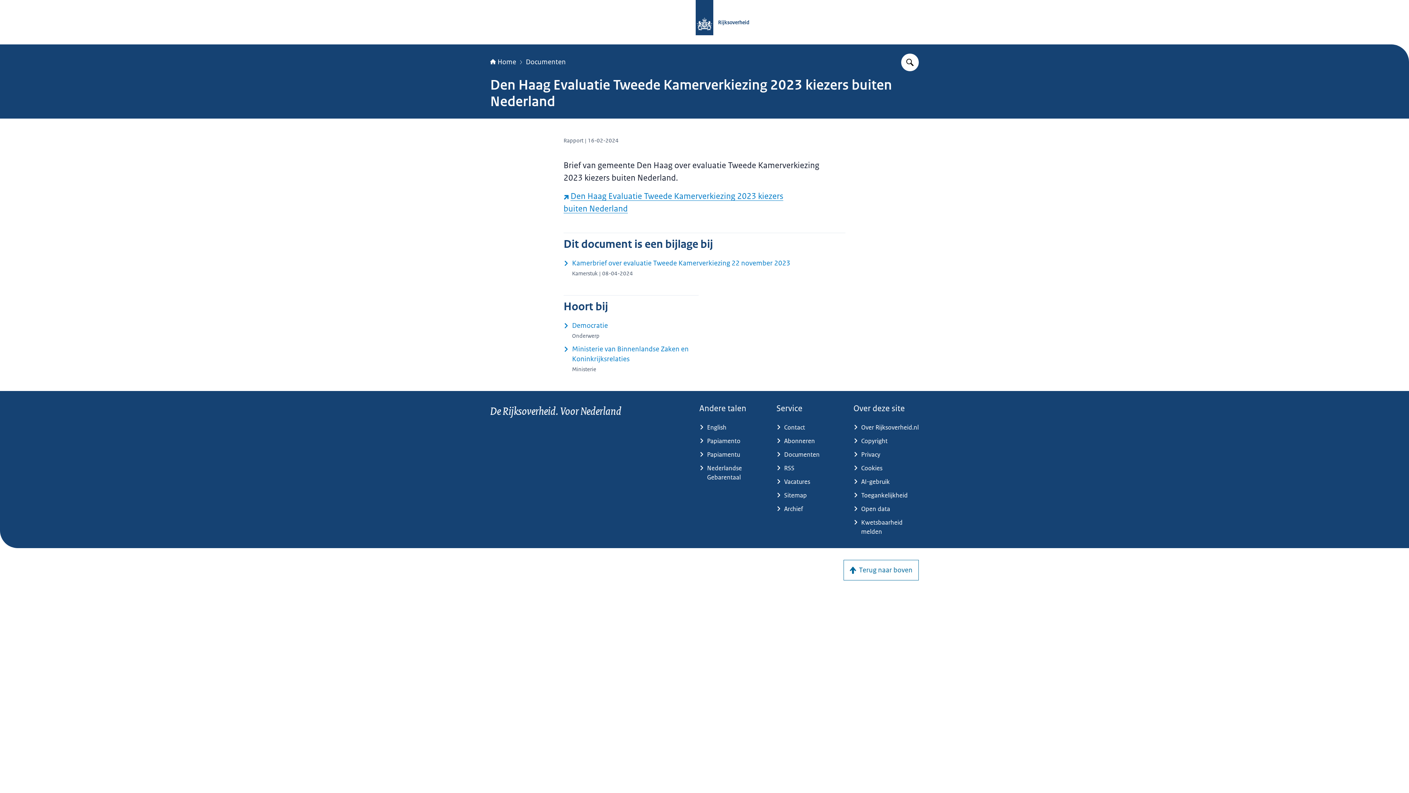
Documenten (546, 62)
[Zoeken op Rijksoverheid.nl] (910, 62)
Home (507, 62)
